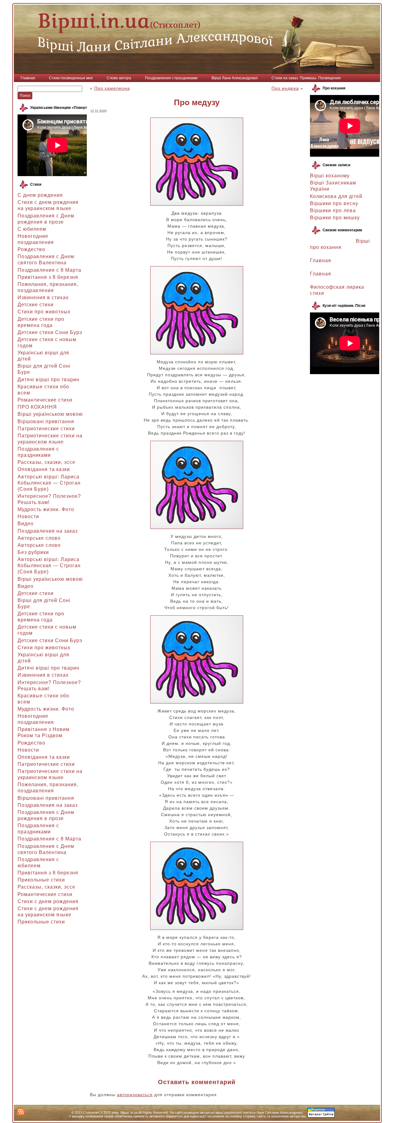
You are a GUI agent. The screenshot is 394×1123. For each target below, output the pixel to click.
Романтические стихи (45, 400)
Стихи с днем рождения (48, 901)
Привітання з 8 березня (48, 277)
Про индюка (285, 88)
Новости (28, 516)
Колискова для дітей (336, 196)
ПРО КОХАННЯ (37, 407)
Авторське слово (39, 538)
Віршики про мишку (335, 217)
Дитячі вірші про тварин (48, 379)
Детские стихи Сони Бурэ (50, 332)
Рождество (31, 249)
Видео (26, 523)
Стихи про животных (44, 311)
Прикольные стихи (41, 879)
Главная (320, 260)
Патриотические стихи (46, 428)
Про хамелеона (112, 88)
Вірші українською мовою (50, 414)
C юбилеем (32, 229)
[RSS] (21, 1112)
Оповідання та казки (44, 469)
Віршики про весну (334, 203)
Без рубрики (33, 552)
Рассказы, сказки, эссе (46, 462)
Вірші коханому (330, 175)
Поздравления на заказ (48, 531)
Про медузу (196, 102)
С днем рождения (40, 195)
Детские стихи (36, 304)
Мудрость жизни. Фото (46, 509)
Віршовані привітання (46, 421)
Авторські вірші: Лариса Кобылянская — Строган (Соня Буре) (49, 483)
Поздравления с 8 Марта (49, 270)
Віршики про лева (333, 210)
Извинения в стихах (43, 297)
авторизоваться (135, 1094)
